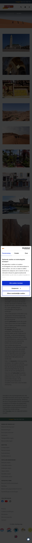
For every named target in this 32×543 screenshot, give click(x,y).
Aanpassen (15, 288)
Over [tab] (26, 253)
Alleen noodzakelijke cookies (16, 293)
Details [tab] (16, 253)
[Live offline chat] (28, 539)
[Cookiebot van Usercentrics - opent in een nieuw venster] (22, 248)
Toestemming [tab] (6, 253)
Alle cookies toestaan (16, 283)
